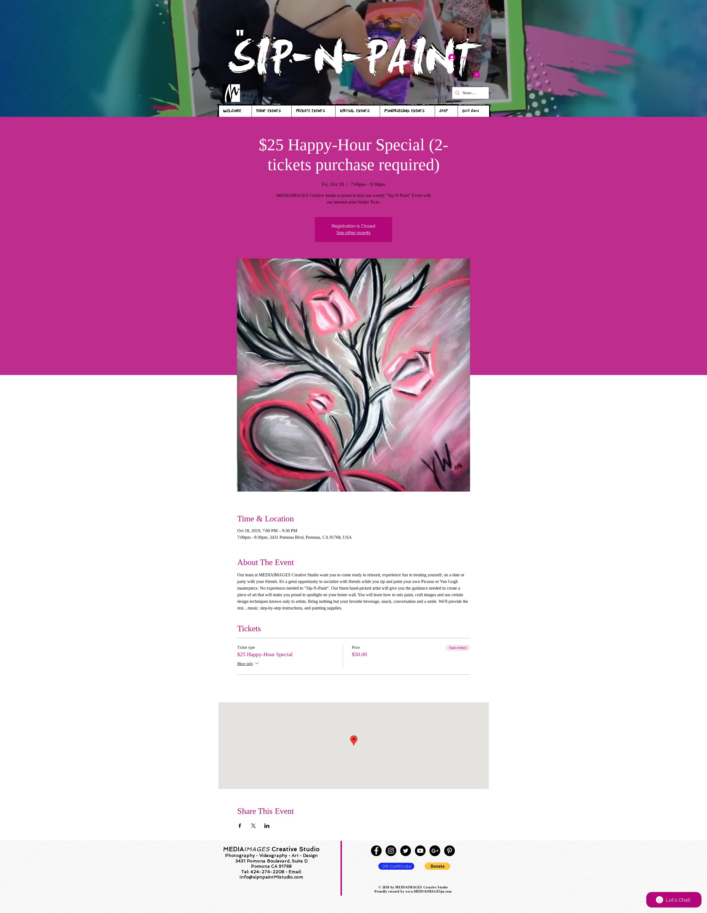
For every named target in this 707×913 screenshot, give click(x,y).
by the (266, 92)
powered (251, 92)
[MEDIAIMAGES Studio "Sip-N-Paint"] (376, 850)
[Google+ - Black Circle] (434, 850)
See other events (353, 232)
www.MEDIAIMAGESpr (424, 891)
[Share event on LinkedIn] (267, 826)
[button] (476, 73)
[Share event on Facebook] (239, 826)
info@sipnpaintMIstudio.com (271, 877)
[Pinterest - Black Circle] (449, 850)
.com (448, 891)
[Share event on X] (253, 826)
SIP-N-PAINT (353, 63)
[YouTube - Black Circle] (420, 850)
